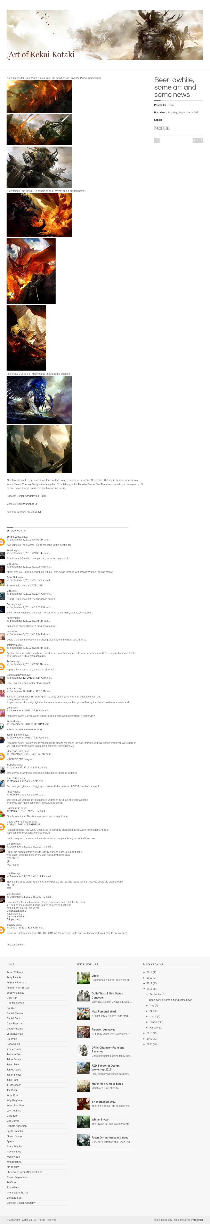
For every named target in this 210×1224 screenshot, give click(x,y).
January (154, 1027)
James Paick (14, 1069)
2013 (149, 977)
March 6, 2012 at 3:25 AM (24, 794)
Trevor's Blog (14, 1151)
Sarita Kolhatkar (15, 1131)
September (156, 994)
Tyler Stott (12, 577)
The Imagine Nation (18, 1192)
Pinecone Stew (15, 751)
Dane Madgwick (16, 674)
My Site (11, 843)
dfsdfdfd (11, 924)
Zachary (11, 604)
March (153, 1016)
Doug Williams (15, 1028)
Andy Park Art (14, 977)
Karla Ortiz (12, 1095)
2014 (149, 972)
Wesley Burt (13, 1156)
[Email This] (156, 128)
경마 (9, 861)
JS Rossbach (14, 1085)
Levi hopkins (14, 1110)
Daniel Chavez (15, 1013)
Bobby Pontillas (15, 992)
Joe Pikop (12, 1090)
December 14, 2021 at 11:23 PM (28, 896)
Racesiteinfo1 (14, 913)
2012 (149, 983)
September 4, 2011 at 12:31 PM (27, 607)
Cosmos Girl (13, 808)
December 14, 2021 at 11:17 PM (28, 846)
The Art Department (17, 1177)
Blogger (198, 1219)
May (152, 1005)
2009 (149, 1038)
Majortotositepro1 (16, 910)
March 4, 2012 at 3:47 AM (24, 781)
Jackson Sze (14, 1054)
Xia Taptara (13, 1167)
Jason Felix (13, 1064)
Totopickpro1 (14, 919)
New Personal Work (104, 1011)
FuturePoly (13, 1187)
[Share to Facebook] (168, 128)
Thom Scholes (15, 1146)
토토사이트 (13, 858)
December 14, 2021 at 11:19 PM (28, 876)
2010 (149, 1033)
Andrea (11, 661)
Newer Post (195, 140)
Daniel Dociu (14, 1018)
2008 (149, 1044)
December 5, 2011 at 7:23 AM (26, 737)
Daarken (11, 1008)
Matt (9, 563)
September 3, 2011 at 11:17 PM (27, 580)
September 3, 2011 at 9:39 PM (27, 553)
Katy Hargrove (15, 1100)
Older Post (200, 140)
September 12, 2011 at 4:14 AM (27, 677)
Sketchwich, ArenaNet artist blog (24, 1172)
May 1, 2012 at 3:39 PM (23, 824)
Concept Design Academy (36, 484)
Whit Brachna (14, 1161)
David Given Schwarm (19, 821)
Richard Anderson (17, 1126)
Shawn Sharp (14, 1136)
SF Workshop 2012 (103, 1101)
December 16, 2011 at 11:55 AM (28, 754)
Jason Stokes (14, 1074)
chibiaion (12, 645)
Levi (9, 631)
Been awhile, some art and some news (175, 87)
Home (157, 140)
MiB (9, 590)
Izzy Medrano (14, 1049)
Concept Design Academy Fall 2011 (26, 496)
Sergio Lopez (14, 536)
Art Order (12, 1182)
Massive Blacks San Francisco (95, 484)
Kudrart (11, 721)
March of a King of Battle (107, 1083)
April (152, 1011)
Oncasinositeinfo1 (17, 916)
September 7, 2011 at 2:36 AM (27, 647)
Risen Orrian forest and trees (110, 1137)
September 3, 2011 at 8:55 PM (27, 539)
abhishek (12, 688)
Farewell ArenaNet (103, 1029)
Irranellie (11, 764)
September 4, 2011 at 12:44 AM (27, 593)
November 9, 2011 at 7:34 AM (26, 710)
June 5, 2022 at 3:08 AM (23, 927)
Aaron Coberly (15, 972)
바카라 (10, 884)
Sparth (10, 1141)
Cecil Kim (12, 997)
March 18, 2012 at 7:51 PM (25, 811)
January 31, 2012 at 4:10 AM (26, 767)
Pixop (176, 1219)
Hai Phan (12, 1038)
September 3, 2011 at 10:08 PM (27, 566)
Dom (9, 707)
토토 (9, 888)
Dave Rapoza (14, 1023)
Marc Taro (12, 1115)
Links (95, 975)
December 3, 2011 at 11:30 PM (27, 724)
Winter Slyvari (101, 1119)
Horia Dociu (13, 1044)
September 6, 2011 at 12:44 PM (27, 634)
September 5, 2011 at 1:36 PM (27, 620)
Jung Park (12, 1079)
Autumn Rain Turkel (18, 987)
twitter (37, 511)
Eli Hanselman (15, 1033)
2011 (149, 988)
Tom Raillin (13, 778)
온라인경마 (13, 864)
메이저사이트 (45, 933)
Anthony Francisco (17, 982)
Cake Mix (27, 1219)
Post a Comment (16, 944)
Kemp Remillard (16, 1105)
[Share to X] (164, 128)
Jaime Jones (14, 1059)
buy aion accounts (35, 656)
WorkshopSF (30, 504)
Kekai (10, 550)
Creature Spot (14, 1197)
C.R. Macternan (15, 1003)
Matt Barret (13, 1120)
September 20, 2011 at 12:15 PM (28, 691)
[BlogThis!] (160, 128)
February (155, 1022)
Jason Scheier (15, 734)
